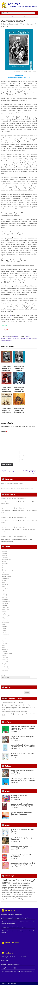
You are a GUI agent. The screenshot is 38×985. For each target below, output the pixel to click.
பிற (3, 641)
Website (23, 460)
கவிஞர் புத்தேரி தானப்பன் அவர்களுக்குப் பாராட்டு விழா (14, 711)
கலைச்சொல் (9, 896)
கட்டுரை (12, 16)
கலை (3, 586)
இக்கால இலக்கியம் (6, 559)
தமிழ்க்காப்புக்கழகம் (16, 892)
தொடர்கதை (5, 620)
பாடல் (3, 637)
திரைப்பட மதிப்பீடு (6, 616)
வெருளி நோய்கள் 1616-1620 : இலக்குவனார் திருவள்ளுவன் (13, 498)
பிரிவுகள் (19, 698)
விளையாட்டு (5, 662)
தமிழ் (31, 888)
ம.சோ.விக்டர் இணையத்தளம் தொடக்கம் (10, 964)
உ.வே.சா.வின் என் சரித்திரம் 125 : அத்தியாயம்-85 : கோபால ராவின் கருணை (19, 391)
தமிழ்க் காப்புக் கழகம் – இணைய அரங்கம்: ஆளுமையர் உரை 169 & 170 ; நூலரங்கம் (23, 779)
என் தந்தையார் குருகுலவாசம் (25, 338)
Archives (3, 675)
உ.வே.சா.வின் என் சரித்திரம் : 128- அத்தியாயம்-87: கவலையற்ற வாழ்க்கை (6, 370)
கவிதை (4, 591)
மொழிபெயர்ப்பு (5, 657)
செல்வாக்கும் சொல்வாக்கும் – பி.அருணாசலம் (12, 702)
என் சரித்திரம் (13, 338)
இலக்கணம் (5, 565)
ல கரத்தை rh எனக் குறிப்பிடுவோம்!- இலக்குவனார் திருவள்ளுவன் (21, 813)
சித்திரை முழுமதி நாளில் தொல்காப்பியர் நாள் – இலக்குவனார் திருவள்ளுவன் (17, 488)
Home (8, 16)
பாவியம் (4, 639)
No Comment (5, 26)
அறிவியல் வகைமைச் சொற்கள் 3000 (11, 899)
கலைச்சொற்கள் (6, 589)
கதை (3, 582)
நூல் (10, 340)
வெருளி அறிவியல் (6, 666)
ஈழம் (3, 572)
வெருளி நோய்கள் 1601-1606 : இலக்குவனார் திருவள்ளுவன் (13, 527)
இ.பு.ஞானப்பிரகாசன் (20, 890)
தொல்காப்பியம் (5, 622)
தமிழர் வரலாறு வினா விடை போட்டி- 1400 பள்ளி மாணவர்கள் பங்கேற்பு (17, 971)
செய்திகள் (4, 605)
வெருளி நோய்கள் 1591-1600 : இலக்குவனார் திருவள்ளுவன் (13, 536)
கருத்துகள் (12, 698)
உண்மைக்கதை (5, 574)
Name (23, 452)
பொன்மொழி (5, 649)
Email (23, 456)
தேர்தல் (4, 618)
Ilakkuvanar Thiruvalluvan (16, 880)
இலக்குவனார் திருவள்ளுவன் (10, 24)
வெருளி (4, 664)
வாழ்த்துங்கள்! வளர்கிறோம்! (7, 968)
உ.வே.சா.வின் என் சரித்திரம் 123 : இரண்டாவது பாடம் (19, 410)
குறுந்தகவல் (5, 599)
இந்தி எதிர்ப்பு (5, 563)
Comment (4, 431)
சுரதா (30, 896)
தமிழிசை (4, 611)
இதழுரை (4, 561)
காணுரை (4, 593)
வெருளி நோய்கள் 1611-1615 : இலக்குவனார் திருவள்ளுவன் (13, 508)
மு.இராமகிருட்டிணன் (7, 653)
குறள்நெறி (4, 597)
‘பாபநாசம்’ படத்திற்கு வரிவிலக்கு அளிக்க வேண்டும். (12, 483)
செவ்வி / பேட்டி (5, 607)
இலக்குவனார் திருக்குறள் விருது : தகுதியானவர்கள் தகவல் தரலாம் (17, 705)
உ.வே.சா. (27, 336)
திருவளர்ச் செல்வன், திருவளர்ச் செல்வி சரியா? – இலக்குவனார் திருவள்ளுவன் (22, 804)
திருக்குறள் (4, 614)
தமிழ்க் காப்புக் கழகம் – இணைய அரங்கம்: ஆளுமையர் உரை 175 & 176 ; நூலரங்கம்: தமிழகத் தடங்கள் (23, 728)
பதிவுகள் (4, 698)
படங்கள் (4, 628)
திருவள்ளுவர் (26, 887)
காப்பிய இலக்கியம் (6, 595)
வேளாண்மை (5, 670)
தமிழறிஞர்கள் (14, 336)
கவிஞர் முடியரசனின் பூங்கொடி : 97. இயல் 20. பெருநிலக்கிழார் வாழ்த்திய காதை (23, 864)
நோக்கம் (3, 960)
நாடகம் (4, 624)
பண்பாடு (4, 632)
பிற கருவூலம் (5, 643)
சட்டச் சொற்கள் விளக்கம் (20, 894)
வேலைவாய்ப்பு (5, 668)
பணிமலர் (4, 630)
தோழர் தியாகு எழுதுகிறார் (21, 883)
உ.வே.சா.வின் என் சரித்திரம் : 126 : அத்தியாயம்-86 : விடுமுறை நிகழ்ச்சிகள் (6, 391)
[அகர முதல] (19, 7)
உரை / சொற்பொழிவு (6, 576)
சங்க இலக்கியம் (6, 601)
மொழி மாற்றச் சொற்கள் (28, 892)
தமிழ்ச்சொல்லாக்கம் (8, 890)
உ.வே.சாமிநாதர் (5, 338)
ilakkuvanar (7, 883)
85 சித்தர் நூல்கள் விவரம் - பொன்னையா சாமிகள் (12, 957)
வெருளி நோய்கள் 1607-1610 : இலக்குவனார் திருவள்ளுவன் (13, 517)
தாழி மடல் (18, 885)
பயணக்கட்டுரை (5, 634)
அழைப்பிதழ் (5, 557)
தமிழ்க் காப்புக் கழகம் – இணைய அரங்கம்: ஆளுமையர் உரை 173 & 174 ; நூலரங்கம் (23, 745)
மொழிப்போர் (5, 659)
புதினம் (4, 645)
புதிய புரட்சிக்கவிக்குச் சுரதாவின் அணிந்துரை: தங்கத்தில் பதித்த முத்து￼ (29, 472)
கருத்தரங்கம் (5, 584)
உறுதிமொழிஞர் (5, 578)
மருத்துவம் (4, 651)
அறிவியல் (4, 555)
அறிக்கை (4, 553)
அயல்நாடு (4, 551)
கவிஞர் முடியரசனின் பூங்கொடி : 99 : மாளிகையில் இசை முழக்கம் (21, 847)
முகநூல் (4, 655)
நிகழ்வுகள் (4, 626)
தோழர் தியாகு (17, 896)
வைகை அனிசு (16, 887)
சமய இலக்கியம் (6, 603)
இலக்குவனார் (5, 568)
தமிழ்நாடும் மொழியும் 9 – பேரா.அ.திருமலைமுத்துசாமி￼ (7, 471)
